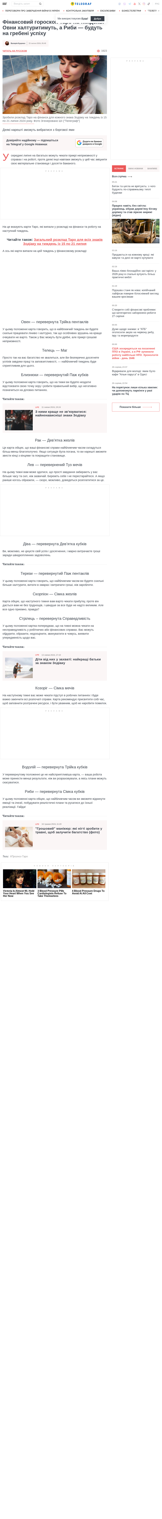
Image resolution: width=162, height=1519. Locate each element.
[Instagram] (144, 3)
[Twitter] (139, 4)
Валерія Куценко (18, 43)
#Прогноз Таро (19, 856)
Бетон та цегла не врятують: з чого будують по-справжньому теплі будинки (133, 189)
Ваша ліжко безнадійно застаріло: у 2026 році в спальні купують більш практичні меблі (134, 274)
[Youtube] (134, 3)
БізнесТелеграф (131, 10)
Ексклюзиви (107, 10)
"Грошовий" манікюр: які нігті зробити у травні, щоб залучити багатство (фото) (68, 830)
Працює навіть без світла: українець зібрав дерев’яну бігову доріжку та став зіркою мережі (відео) (134, 210)
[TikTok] (148, 3)
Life (37, 407)
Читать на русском (15, 51)
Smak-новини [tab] (135, 169)
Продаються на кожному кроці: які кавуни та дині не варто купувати (133, 256)
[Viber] (124, 4)
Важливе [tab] (152, 169)
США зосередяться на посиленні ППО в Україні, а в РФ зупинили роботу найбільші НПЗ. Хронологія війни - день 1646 (135, 353)
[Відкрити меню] (4, 3)
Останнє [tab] (119, 169)
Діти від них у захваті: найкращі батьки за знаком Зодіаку (68, 661)
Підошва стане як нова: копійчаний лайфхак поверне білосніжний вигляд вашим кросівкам (135, 293)
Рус (157, 4)
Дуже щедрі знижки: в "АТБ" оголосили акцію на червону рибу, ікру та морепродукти (133, 332)
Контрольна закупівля (80, 10)
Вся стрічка (119, 176)
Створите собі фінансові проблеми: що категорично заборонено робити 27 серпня (134, 313)
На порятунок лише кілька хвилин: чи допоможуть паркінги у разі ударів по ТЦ (135, 390)
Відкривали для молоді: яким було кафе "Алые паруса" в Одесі (133, 373)
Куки (84, 18)
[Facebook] (119, 3)
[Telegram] (129, 3)
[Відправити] (40, 3)
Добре (97, 18)
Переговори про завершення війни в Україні (32, 10)
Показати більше (130, 407)
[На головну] (81, 3)
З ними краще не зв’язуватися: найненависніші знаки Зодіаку (61, 413)
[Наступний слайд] (159, 11)
